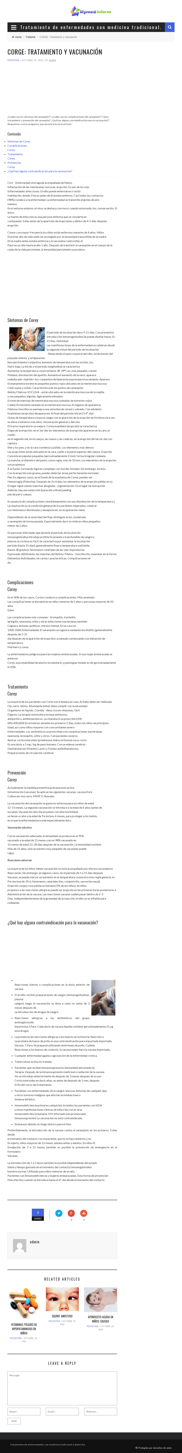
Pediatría (13, 60)
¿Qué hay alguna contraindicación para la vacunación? (39, 171)
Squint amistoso (62, 1316)
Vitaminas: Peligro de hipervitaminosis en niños (24, 1328)
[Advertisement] (62, 90)
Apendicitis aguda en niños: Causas (100, 1319)
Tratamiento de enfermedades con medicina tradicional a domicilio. (48, 1444)
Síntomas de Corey (18, 141)
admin (52, 60)
